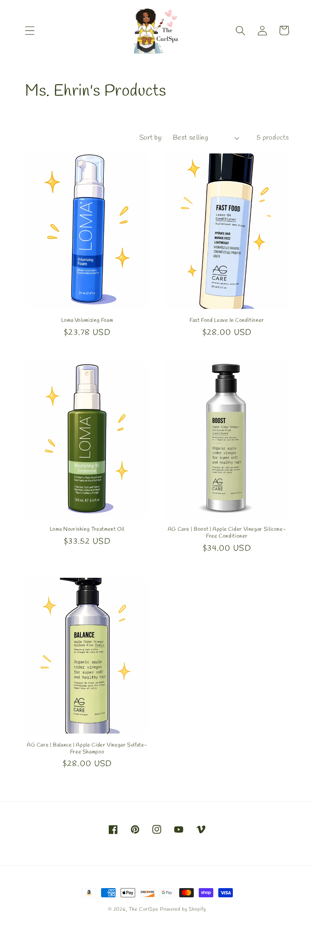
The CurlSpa (143, 909)
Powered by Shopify (183, 909)
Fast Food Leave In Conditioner (227, 320)
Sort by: (151, 137)
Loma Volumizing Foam (87, 320)
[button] (30, 30)
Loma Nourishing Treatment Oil (87, 529)
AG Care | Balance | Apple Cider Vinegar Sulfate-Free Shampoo (87, 748)
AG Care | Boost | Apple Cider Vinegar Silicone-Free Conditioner (227, 533)
